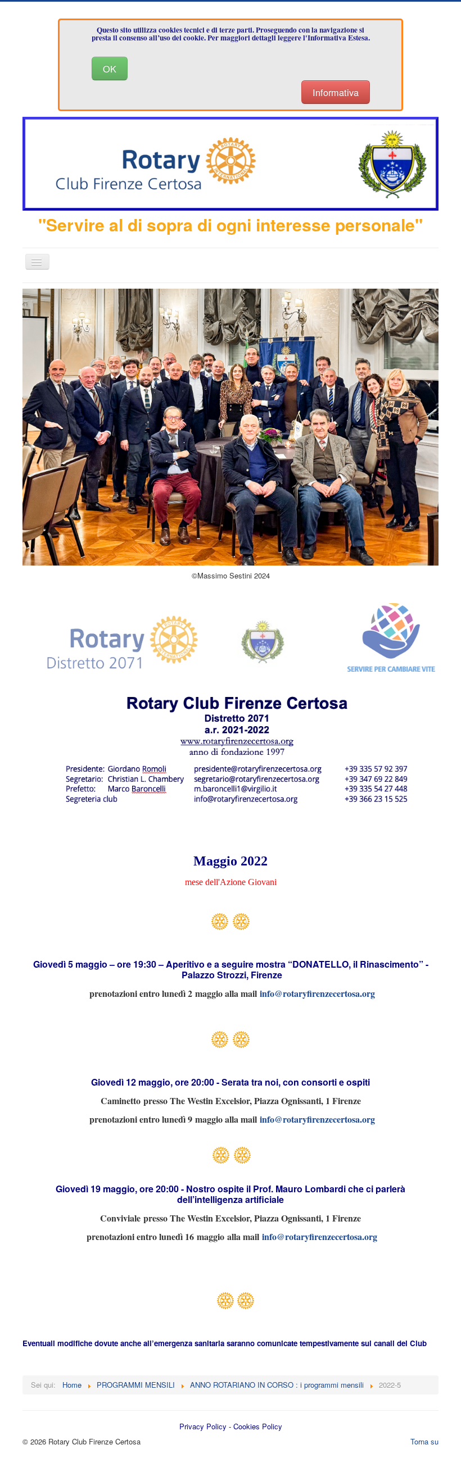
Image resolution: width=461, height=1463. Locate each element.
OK (109, 68)
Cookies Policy (257, 1426)
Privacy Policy (203, 1426)
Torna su (424, 1441)
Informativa (336, 92)
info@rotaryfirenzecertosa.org (317, 993)
